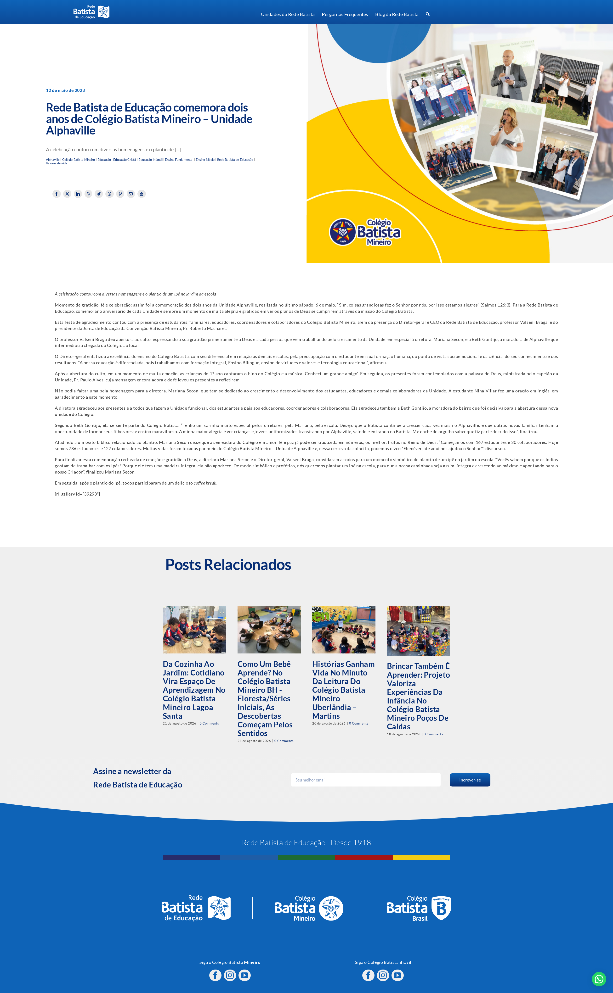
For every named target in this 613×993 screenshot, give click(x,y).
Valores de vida (56, 163)
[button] (599, 979)
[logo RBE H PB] (91, 7)
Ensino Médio (205, 160)
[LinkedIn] (78, 194)
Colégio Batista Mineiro (78, 160)
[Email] (130, 194)
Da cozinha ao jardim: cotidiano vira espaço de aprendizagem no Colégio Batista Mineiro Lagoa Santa (194, 689)
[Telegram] (98, 194)
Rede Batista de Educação (235, 160)
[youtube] (244, 975)
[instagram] (230, 975)
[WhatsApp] (88, 194)
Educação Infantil (151, 160)
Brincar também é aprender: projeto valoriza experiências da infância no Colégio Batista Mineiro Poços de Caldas (418, 696)
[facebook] (215, 975)
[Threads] (109, 194)
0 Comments (209, 723)
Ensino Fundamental (179, 160)
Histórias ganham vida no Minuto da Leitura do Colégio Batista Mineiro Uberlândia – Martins (343, 689)
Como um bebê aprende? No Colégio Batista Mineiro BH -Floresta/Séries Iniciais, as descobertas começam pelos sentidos (265, 698)
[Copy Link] (141, 194)
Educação (104, 160)
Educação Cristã (124, 160)
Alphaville (53, 160)
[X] (67, 194)
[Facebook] (56, 194)
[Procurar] (428, 14)
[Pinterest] (120, 194)
